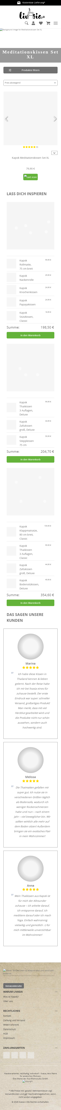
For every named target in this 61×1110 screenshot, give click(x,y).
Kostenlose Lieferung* (33, 2)
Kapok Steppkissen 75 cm (27, 441)
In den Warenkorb (30, 335)
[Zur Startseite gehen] (32, 13)
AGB (5, 1033)
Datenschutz (9, 1029)
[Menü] (55, 23)
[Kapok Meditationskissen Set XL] (30, 118)
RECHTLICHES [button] (11, 1011)
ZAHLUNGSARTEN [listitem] (14, 1048)
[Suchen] (26, 23)
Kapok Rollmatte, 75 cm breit (26, 264)
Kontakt (7, 1015)
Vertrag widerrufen (13, 986)
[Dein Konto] (33, 23)
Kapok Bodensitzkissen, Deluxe (29, 584)
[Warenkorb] (48, 23)
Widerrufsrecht (11, 1024)
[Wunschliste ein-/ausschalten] (55, 142)
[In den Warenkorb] (30, 177)
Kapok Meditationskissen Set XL (30, 157)
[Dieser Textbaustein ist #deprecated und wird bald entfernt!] (28, 972)
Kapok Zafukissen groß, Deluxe (27, 425)
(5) (37, 147)
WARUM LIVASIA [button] (13, 991)
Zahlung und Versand (14, 1020)
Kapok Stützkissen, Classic (26, 317)
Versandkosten (12, 1094)
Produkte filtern (31, 70)
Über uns (8, 1001)
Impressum (9, 1038)
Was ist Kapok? (11, 996)
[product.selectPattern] (7, 153)
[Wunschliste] (40, 23)
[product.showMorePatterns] (54, 153)
